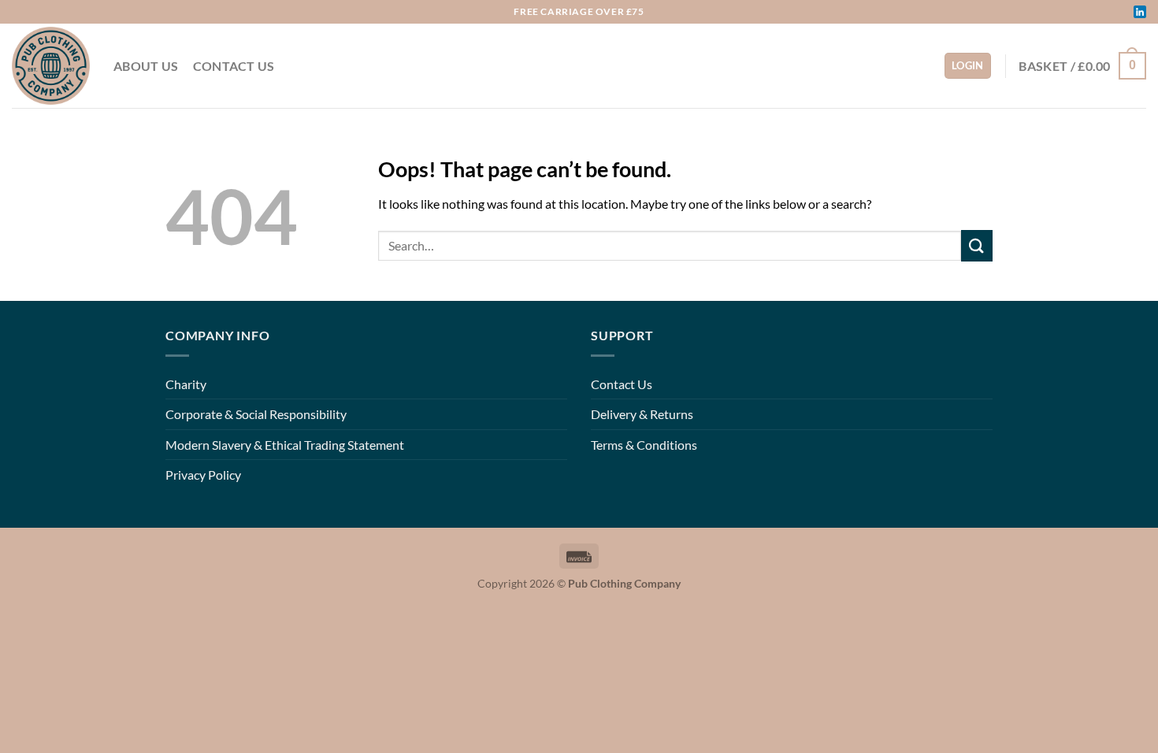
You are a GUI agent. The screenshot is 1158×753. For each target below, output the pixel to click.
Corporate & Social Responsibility (256, 413)
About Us (146, 65)
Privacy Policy (203, 474)
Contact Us (234, 65)
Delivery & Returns (642, 413)
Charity (185, 383)
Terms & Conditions (644, 444)
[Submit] (977, 245)
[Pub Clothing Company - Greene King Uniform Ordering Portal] (51, 66)
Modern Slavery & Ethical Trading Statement (284, 444)
